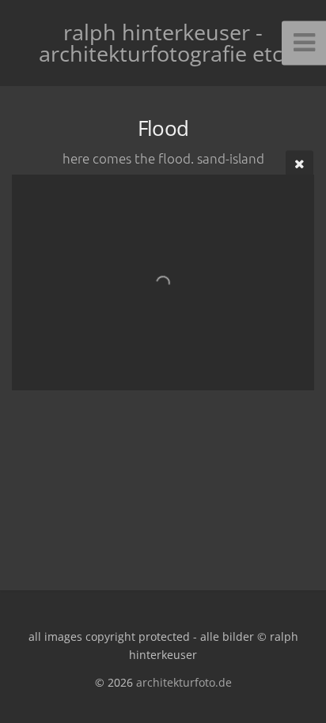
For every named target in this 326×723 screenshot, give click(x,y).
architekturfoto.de (184, 682)
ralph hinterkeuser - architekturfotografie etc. (163, 42)
